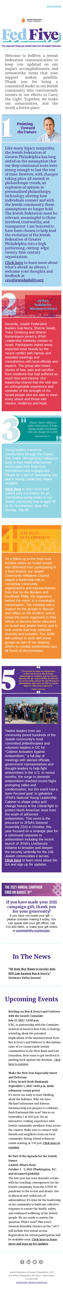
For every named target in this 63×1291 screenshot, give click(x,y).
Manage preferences (37, 1282)
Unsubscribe (22, 1282)
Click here (14, 263)
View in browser (54, 6)
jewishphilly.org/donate (33, 930)
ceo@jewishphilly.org (24, 280)
